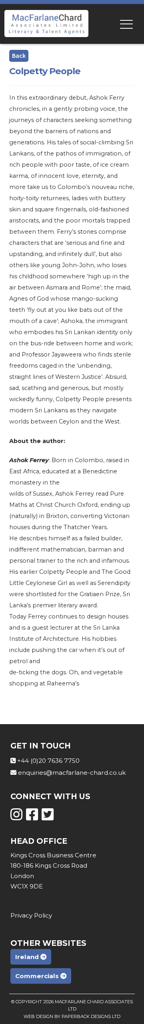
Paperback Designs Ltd (91, 1016)
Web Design (38, 1016)
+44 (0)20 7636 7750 (48, 760)
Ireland (27, 957)
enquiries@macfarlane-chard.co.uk (72, 772)
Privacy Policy (31, 915)
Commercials (37, 976)
